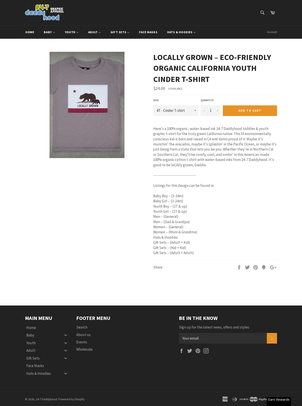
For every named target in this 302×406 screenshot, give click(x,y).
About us (83, 334)
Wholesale (84, 349)
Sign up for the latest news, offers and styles (214, 327)
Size (156, 100)
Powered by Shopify (71, 399)
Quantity (207, 100)
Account (272, 32)
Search (81, 327)
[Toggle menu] (66, 335)
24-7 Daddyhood (46, 399)
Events (81, 342)
